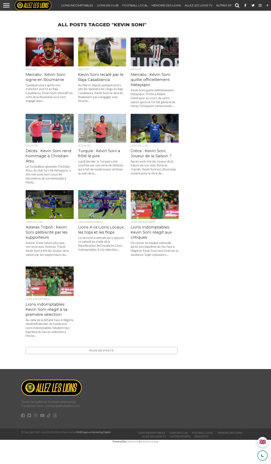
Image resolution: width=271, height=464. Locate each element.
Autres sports (227, 5)
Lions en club (108, 5)
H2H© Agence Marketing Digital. (93, 432)
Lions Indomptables (77, 5)
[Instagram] (260, 5)
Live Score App (150, 441)
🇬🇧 (262, 442)
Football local (135, 5)
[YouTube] (42, 416)
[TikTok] (49, 416)
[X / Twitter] (253, 5)
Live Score (132, 441)
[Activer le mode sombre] (262, 455)
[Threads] (55, 416)
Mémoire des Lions (166, 5)
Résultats (201, 436)
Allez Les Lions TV (198, 5)
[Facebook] (246, 5)
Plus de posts (101, 350)
